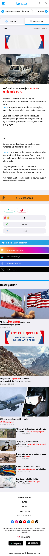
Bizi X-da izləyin (12, 270)
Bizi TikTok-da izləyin (13, 257)
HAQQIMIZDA (24, 511)
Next (46, 11)
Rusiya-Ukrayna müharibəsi (16, 11)
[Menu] (3, 3)
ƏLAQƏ (24, 502)
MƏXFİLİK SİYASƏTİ (24, 516)
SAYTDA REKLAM (24, 497)
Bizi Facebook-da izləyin (14, 263)
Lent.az (6, 107)
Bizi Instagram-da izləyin (15, 250)
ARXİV (24, 506)
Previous (2, 11)
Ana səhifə (36, 28)
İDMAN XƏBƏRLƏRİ (24, 198)
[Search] (46, 3)
